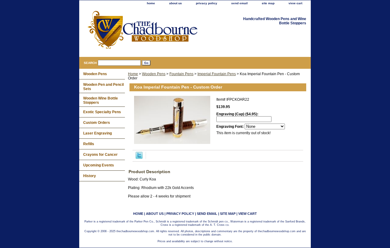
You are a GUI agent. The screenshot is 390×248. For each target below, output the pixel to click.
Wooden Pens (153, 74)
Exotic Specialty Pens (102, 112)
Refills (88, 144)
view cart (295, 3)
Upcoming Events (98, 165)
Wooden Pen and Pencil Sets (103, 86)
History (89, 176)
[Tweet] (139, 157)
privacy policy (206, 3)
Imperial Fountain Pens (216, 74)
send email (239, 3)
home (151, 3)
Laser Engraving (97, 133)
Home (133, 74)
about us (175, 3)
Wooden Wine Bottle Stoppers (100, 100)
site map (268, 3)
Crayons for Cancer (100, 154)
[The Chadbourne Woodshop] (155, 32)
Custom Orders (96, 123)
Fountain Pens (181, 74)
